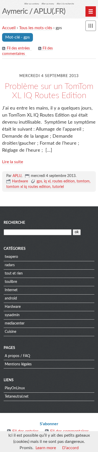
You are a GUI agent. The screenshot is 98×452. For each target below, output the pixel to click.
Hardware (20, 181)
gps (39, 181)
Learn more (46, 448)
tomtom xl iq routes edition (28, 187)
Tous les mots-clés (35, 28)
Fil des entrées (18, 48)
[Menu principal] (90, 11)
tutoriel (58, 187)
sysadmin (12, 315)
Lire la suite (12, 162)
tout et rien (14, 273)
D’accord (70, 448)
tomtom (83, 181)
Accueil (9, 28)
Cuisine (10, 332)
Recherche (14, 223)
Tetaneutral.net (16, 396)
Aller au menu (48, 4)
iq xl (47, 181)
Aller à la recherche (65, 4)
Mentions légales (18, 364)
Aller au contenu (31, 4)
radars (10, 265)
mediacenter (15, 323)
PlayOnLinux (15, 388)
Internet (11, 290)
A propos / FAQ (17, 356)
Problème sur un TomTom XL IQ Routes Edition (49, 91)
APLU (17, 176)
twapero (11, 257)
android (11, 298)
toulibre (11, 282)
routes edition (63, 181)
